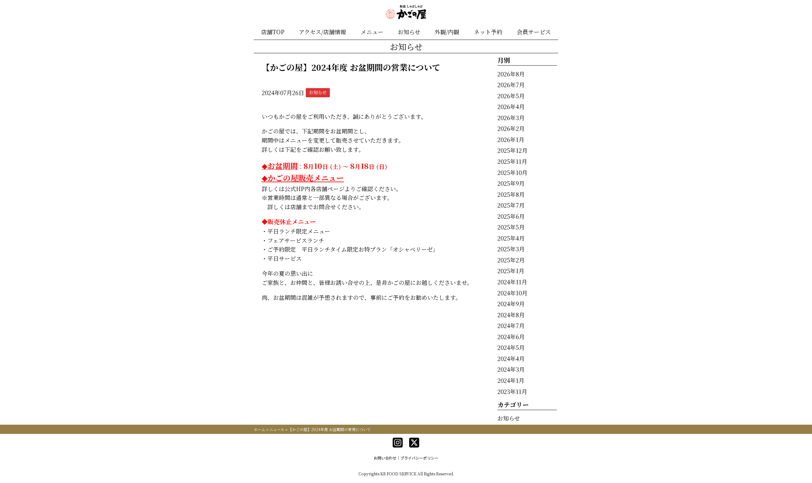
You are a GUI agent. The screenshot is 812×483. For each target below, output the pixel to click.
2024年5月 (511, 347)
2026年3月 (511, 117)
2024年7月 (511, 325)
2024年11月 (512, 282)
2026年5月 (511, 96)
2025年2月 (511, 260)
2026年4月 (511, 106)
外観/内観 (447, 32)
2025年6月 (511, 216)
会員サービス (534, 32)
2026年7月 (511, 84)
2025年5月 (511, 227)
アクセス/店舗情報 (322, 32)
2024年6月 (511, 336)
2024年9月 (511, 303)
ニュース (276, 429)
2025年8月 (511, 194)
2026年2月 (511, 128)
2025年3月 (511, 249)
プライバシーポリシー (419, 457)
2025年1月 (510, 271)
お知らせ (409, 32)
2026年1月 (510, 139)
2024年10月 (512, 293)
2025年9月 (511, 183)
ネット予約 (488, 32)
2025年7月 (511, 205)
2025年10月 (512, 172)
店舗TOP (273, 32)
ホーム (259, 429)
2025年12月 (512, 150)
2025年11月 (512, 161)
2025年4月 (511, 238)
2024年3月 (511, 369)
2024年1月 (510, 380)
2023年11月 (512, 391)
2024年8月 (511, 315)
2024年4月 (511, 358)
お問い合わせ (385, 457)
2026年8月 (511, 74)
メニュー (372, 32)
